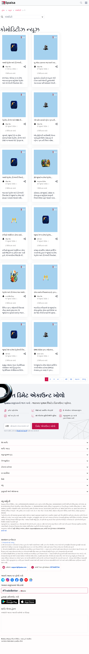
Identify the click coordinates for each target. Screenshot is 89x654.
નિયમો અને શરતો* (22, 431)
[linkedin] (21, 580)
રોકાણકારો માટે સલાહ (8, 542)
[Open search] (81, 3)
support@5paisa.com (18, 567)
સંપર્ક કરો (3, 531)
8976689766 (55, 567)
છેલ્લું (84, 379)
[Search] (2, 16)
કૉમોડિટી (18, 10)
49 (66, 379)
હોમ (3, 10)
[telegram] (3, 580)
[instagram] (7, 580)
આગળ (77, 379)
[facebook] (17, 580)
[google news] (30, 580)
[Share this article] (24, 66)
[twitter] (12, 580)
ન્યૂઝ (10, 10)
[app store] (27, 602)
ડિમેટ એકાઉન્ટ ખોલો (45, 426)
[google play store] (9, 602)
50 (71, 379)
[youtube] (26, 580)
